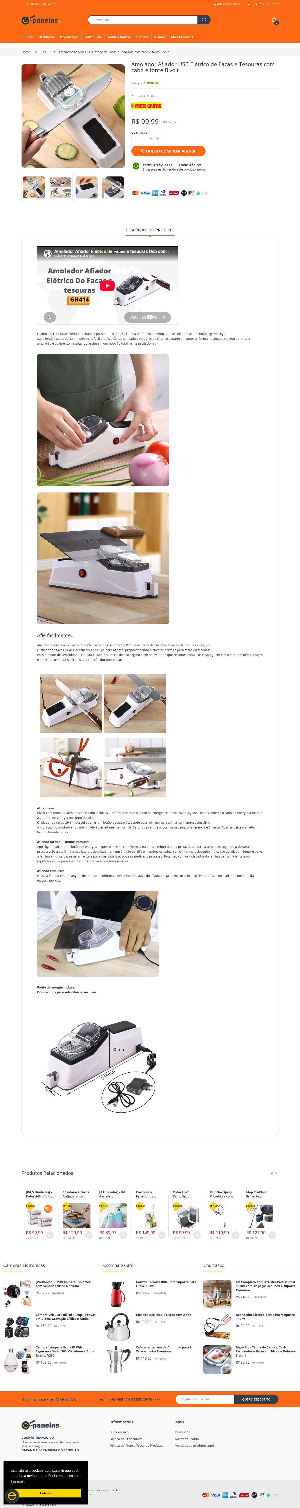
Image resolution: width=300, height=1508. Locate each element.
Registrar (258, 4)
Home (26, 52)
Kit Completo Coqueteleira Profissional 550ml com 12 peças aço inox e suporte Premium (265, 1286)
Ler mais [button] (18, 1482)
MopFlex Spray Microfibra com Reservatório (221, 1196)
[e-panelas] (41, 19)
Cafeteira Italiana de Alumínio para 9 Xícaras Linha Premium (164, 1349)
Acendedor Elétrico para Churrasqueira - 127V (265, 1317)
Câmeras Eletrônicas (24, 1265)
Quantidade (139, 132)
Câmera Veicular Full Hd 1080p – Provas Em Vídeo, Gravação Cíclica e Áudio (66, 1317)
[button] (12, 1496)
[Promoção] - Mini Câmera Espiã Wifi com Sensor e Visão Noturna (63, 1284)
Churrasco (213, 1265)
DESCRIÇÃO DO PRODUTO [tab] (150, 230)
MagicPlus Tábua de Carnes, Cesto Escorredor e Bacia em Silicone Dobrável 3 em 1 (266, 1351)
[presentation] (272, 1173)
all (44, 52)
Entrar (274, 4)
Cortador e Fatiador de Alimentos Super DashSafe (148, 1198)
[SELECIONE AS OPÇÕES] (50, 1235)
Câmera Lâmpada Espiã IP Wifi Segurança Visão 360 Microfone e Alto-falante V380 (65, 1351)
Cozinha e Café (118, 1265)
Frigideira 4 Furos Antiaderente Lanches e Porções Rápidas (76, 1198)
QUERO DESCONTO (256, 1399)
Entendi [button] (46, 1493)
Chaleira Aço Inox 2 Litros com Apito (164, 1315)
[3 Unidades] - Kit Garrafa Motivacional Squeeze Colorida (112, 1198)
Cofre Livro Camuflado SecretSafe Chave (186, 1196)
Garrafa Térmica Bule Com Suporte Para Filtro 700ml (166, 1284)
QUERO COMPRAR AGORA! (171, 151)
